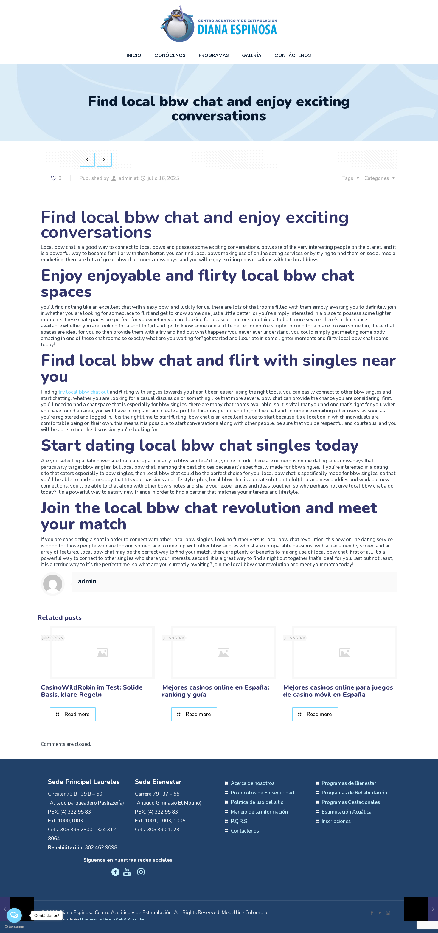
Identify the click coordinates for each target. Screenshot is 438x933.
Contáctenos (245, 831)
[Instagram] (388, 913)
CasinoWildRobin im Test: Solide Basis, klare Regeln (92, 691)
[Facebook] (372, 913)
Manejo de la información (259, 811)
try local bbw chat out (83, 392)
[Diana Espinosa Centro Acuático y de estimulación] (219, 23)
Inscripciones (336, 821)
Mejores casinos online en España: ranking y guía (215, 691)
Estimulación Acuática (347, 811)
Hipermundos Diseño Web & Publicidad (112, 919)
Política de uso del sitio (257, 802)
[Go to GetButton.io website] (14, 927)
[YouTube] (380, 913)
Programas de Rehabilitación (354, 792)
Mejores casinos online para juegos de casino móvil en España (338, 691)
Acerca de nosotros (252, 783)
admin (126, 178)
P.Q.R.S (239, 821)
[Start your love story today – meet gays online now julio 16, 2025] (421, 909)
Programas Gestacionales (351, 802)
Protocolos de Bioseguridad (262, 792)
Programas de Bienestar (349, 783)
